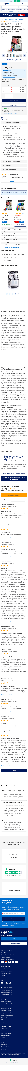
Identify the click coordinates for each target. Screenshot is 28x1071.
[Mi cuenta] (22, 3)
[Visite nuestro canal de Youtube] (2, 983)
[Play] (7, 294)
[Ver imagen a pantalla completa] (26, 52)
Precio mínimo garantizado (10, 113)
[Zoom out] (12, 294)
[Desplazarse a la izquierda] (1, 15)
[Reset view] (15, 294)
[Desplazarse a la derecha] (26, 15)
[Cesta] (25, 3)
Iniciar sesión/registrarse (9, 77)
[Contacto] (19, 3)
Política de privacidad (7, 924)
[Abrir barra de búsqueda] (16, 3)
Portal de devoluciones (14, 943)
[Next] (24, 55)
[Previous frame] (18, 294)
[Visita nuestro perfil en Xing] (10, 983)
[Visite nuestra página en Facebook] (4, 983)
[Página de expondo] (2, 19)
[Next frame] (21, 294)
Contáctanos (14, 939)
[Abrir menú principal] (2, 4)
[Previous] (3, 55)
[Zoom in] (10, 294)
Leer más (12, 181)
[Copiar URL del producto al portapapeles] (26, 24)
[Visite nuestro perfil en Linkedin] (7, 983)
